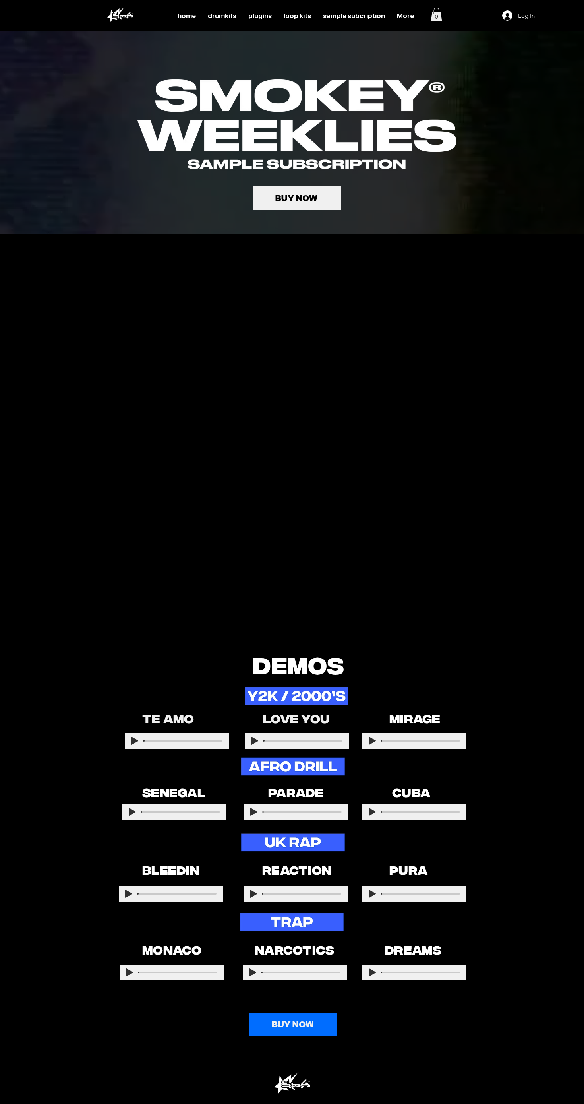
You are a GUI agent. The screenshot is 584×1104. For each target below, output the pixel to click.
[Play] (134, 741)
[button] (436, 14)
